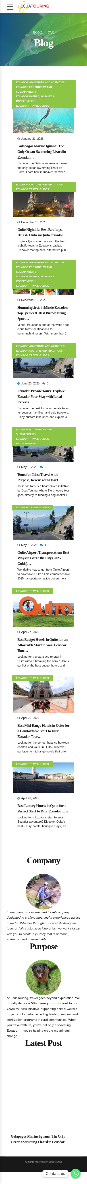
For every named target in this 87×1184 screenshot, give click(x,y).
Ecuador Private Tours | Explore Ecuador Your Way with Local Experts (41, 396)
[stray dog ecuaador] (43, 977)
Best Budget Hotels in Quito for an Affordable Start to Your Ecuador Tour (42, 645)
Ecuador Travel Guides (32, 105)
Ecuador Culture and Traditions (39, 184)
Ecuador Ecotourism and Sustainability (34, 89)
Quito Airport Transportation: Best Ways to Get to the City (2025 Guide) (43, 558)
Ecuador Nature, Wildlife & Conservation (35, 98)
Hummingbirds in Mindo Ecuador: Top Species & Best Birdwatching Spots (42, 313)
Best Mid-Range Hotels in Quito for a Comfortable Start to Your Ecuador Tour (43, 731)
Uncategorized (26, 443)
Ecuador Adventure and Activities (40, 82)
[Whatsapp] (76, 1173)
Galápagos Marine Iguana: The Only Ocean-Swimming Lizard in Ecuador (41, 151)
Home (38, 32)
